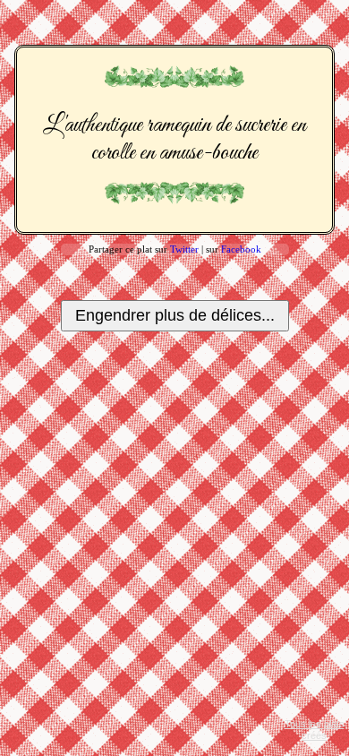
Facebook (241, 249)
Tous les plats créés (315, 729)
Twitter (184, 249)
